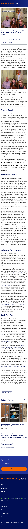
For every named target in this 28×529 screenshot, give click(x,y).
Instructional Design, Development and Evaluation (13, 366)
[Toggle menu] (25, 3)
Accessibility (4, 506)
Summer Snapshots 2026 (7, 447)
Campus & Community (8, 11)
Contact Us (4, 488)
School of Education (6, 392)
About (2, 484)
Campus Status (4, 513)
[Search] (21, 3)
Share (10, 42)
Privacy (3, 509)
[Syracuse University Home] (10, 3)
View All (22, 400)
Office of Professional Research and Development (13, 304)
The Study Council (17, 273)
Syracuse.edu (4, 517)
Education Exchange (6, 285)
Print (4, 42)
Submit (13, 469)
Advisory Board (6, 341)
